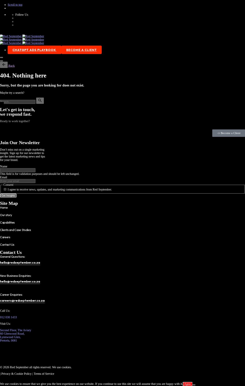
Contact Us (7, 244)
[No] (193, 384)
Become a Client (81, 50)
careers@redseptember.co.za (22, 300)
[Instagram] (15, 350)
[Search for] (18, 101)
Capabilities (7, 222)
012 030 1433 (8, 317)
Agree (187, 384)
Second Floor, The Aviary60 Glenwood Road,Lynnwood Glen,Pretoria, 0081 (15, 335)
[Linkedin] (25, 350)
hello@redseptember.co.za (20, 262)
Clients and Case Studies (15, 230)
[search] (40, 101)
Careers (5, 237)
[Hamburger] (1, 57)
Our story (6, 215)
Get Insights (8, 195)
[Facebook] (5, 350)
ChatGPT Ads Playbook (34, 50)
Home (4, 207)
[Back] (4, 65)
